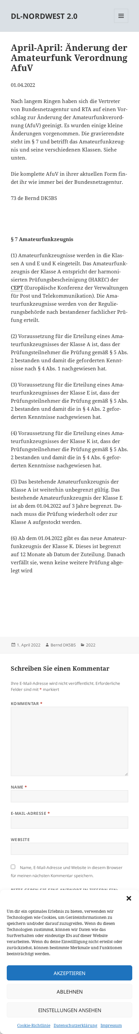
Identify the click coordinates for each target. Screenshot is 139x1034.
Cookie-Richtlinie (33, 1025)
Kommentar (27, 703)
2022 (90, 645)
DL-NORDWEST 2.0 (44, 16)
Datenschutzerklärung (75, 1025)
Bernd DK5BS (63, 645)
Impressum (111, 1025)
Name (19, 787)
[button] (129, 898)
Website (20, 839)
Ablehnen (70, 991)
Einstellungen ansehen (69, 1010)
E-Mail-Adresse (30, 813)
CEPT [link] (17, 287)
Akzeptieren (69, 973)
